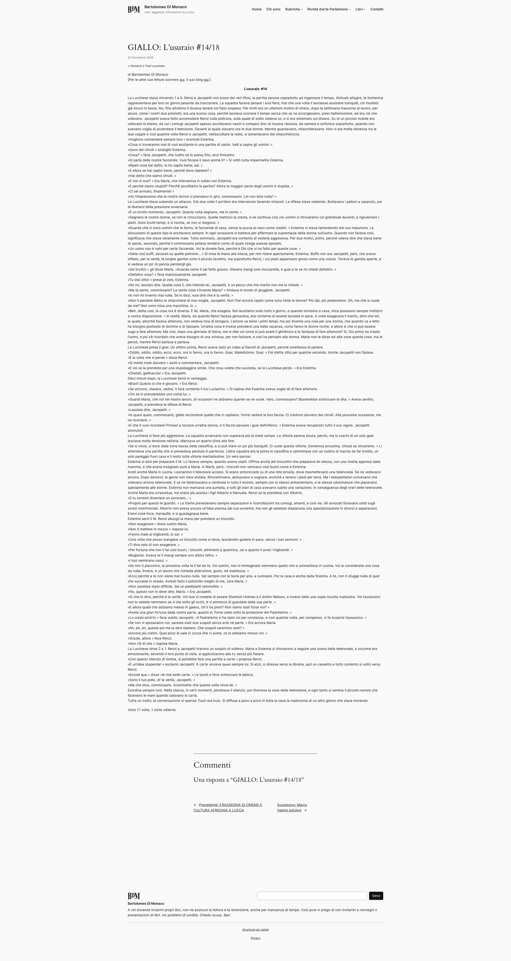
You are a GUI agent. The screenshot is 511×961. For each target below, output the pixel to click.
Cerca (376, 895)
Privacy (255, 938)
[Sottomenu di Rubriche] (302, 9)
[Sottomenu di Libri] (364, 9)
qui (182, 80)
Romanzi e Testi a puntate (148, 65)
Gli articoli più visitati (255, 929)
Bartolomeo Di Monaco (166, 6)
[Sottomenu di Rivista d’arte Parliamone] (350, 9)
